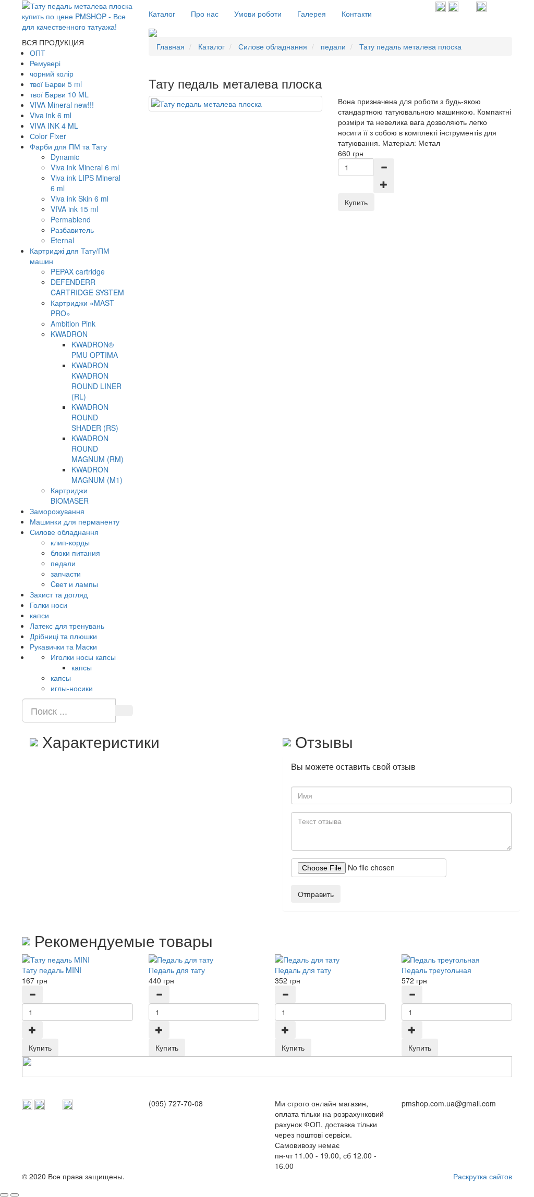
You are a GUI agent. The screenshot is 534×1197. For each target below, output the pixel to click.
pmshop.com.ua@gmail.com (449, 1103)
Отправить (316, 894)
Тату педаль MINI (51, 970)
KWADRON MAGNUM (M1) (97, 474)
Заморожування (57, 511)
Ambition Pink (73, 323)
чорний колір (52, 73)
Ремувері (45, 63)
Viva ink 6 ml (50, 115)
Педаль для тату (177, 970)
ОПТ (37, 52)
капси (39, 615)
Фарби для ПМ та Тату (68, 146)
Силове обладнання (64, 532)
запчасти (66, 573)
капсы (81, 667)
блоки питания (75, 552)
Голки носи (48, 605)
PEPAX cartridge (78, 271)
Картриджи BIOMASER (70, 495)
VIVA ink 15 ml (74, 209)
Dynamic (65, 157)
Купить (40, 1047)
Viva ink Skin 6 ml (79, 198)
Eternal (62, 240)
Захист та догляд (59, 594)
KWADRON (69, 334)
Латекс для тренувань (67, 625)
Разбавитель (72, 230)
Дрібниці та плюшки (63, 636)
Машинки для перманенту (74, 521)
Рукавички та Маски (63, 646)
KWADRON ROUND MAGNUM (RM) (97, 448)
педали (63, 563)
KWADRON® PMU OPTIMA (94, 349)
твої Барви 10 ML (59, 94)
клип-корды (70, 542)
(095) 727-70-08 (176, 1103)
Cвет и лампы (74, 584)
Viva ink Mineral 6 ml (85, 167)
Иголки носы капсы (83, 657)
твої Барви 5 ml (56, 84)
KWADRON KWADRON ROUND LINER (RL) (96, 381)
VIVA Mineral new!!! (62, 104)
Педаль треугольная (436, 970)
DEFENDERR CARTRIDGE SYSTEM (87, 287)
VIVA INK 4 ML (54, 125)
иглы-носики (72, 688)
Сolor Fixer (48, 136)
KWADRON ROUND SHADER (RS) (94, 417)
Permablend (71, 219)
